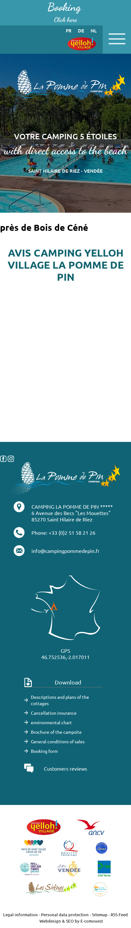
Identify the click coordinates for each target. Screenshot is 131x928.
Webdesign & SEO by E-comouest (71, 921)
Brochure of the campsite (56, 732)
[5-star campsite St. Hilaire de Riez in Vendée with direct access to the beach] (65, 87)
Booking (64, 12)
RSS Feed (119, 915)
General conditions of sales (58, 741)
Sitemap (99, 915)
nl (94, 30)
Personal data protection (65, 915)
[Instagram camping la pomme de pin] (11, 458)
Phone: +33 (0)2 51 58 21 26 (63, 532)
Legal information (20, 915)
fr (69, 30)
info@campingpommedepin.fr (65, 550)
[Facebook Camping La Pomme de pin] (3, 458)
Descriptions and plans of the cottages (60, 700)
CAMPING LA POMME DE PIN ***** (72, 506)
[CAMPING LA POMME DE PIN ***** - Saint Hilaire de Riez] (65, 477)
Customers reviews (65, 768)
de (81, 30)
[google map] (65, 410)
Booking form (44, 751)
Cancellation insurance (54, 713)
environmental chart (51, 722)
